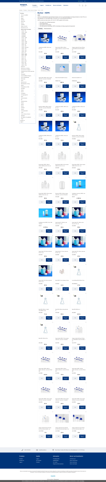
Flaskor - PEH (24, 63)
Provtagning (23, 93)
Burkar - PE (24, 58)
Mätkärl (22, 85)
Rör (21, 99)
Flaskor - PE (24, 44)
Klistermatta (23, 78)
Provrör (22, 91)
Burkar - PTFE (24, 65)
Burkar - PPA (24, 62)
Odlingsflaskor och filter (25, 86)
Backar (22, 16)
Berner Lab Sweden (57, 5)
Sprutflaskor (24, 33)
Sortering (40, 28)
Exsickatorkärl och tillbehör (25, 69)
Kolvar (22, 80)
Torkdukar (23, 107)
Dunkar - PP (24, 30)
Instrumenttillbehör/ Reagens (26, 75)
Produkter (34, 5)
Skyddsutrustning (24, 101)
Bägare (22, 18)
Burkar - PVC (24, 59)
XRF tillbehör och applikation (26, 117)
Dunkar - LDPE (24, 37)
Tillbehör (22, 109)
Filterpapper (23, 74)
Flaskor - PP (24, 40)
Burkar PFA (23, 21)
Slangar (22, 102)
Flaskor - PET (24, 45)
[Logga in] (81, 5)
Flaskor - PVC (24, 48)
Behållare (22, 19)
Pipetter (22, 90)
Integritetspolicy (56, 460)
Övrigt (22, 118)
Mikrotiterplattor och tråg (25, 83)
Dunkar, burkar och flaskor (26, 29)
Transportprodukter (24, 110)
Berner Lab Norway (73, 462)
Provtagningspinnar (24, 94)
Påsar (22, 96)
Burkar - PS (24, 56)
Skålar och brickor (24, 26)
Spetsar (22, 104)
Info (41, 57)
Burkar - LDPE (24, 55)
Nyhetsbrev (65, 5)
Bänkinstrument (23, 82)
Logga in (42, 5)
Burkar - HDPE (24, 54)
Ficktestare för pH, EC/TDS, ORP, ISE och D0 (27, 72)
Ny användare (38, 460)
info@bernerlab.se (41, 1)
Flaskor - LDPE (24, 43)
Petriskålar (23, 88)
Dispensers (23, 66)
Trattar (22, 112)
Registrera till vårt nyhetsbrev (58, 463)
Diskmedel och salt (24, 27)
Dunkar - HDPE (24, 32)
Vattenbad (23, 115)
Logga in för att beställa (49, 57)
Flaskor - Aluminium (25, 47)
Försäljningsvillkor (56, 458)
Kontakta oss (48, 5)
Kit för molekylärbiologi (25, 77)
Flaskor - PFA (24, 51)
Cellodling (22, 24)
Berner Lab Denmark (73, 460)
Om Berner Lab (72, 458)
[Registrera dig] (85, 5)
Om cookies (55, 462)
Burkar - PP (24, 52)
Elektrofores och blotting (25, 68)
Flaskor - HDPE (24, 41)
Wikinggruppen (56, 479)
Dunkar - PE (24, 39)
